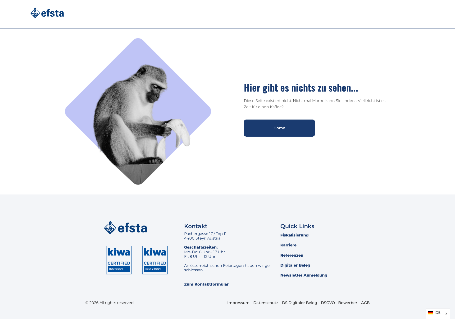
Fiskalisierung (294, 235)
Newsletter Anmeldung (303, 275)
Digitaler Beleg (295, 265)
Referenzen (291, 255)
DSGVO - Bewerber (339, 303)
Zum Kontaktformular (206, 284)
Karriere (288, 245)
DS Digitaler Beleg (299, 303)
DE (438, 312)
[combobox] (438, 314)
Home (279, 128)
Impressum (238, 303)
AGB (365, 303)
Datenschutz (265, 303)
